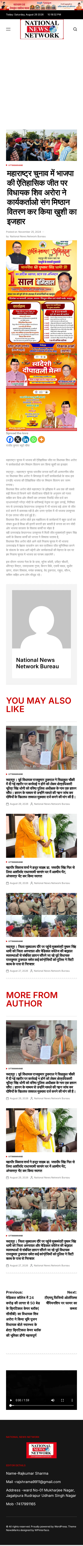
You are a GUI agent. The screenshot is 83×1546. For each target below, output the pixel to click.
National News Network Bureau (28, 236)
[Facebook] (9, 439)
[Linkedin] (25, 439)
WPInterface (42, 1530)
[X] (17, 439)
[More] (41, 439)
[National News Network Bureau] (41, 619)
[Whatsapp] (33, 439)
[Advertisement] (41, 82)
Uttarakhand (15, 165)
